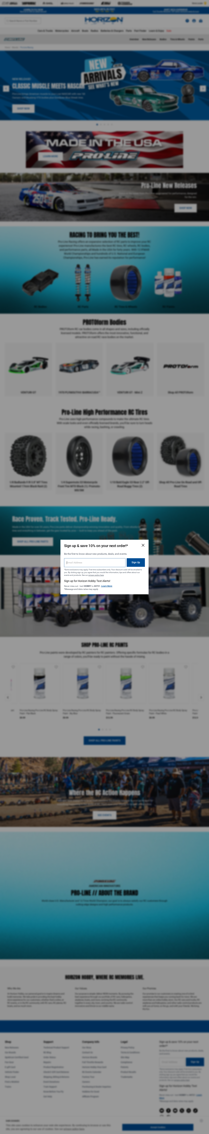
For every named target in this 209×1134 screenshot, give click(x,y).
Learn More (106, 586)
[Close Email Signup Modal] (143, 545)
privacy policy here (96, 575)
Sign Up (136, 562)
